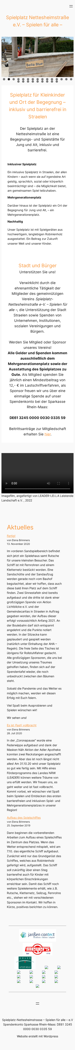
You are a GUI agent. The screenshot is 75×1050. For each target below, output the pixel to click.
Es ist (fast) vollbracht (21, 725)
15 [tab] (71, 79)
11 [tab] (52, 79)
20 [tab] (37, 81)
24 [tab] (57, 81)
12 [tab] (57, 79)
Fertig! (11, 536)
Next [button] (68, 56)
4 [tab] (18, 79)
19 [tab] (33, 81)
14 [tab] (66, 79)
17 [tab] (23, 81)
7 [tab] (33, 79)
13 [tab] (61, 79)
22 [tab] (47, 81)
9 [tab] (42, 79)
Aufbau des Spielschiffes (24, 817)
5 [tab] (23, 79)
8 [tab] (37, 79)
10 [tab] (47, 79)
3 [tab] (13, 79)
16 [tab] (18, 81)
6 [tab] (28, 79)
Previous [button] (7, 56)
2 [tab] (9, 79)
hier (48, 434)
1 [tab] (4, 79)
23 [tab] (52, 81)
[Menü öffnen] (71, 6)
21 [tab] (42, 81)
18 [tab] (28, 81)
